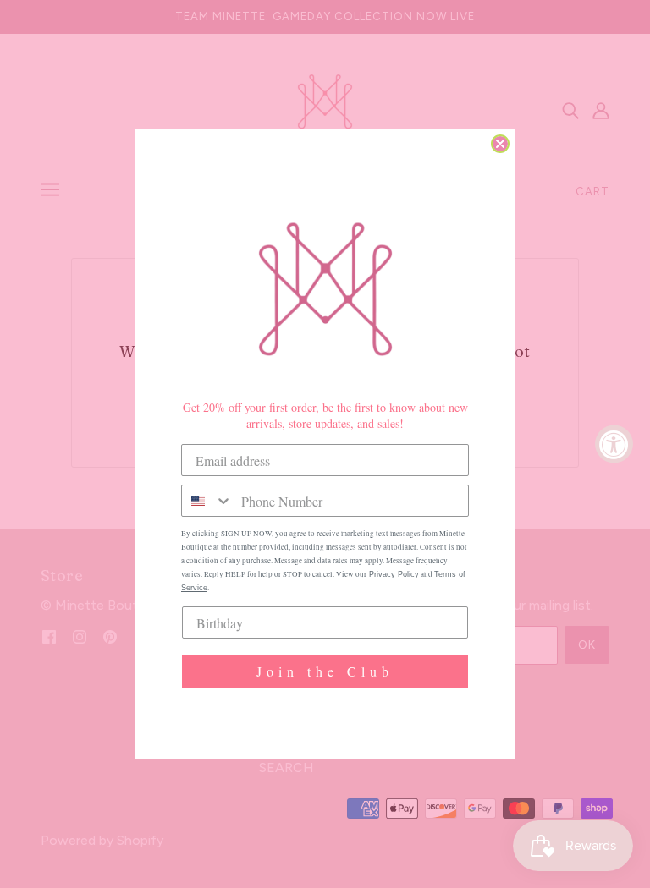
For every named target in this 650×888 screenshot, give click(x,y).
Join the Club (325, 671)
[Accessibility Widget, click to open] (614, 444)
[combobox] (207, 500)
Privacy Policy (392, 574)
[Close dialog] (500, 143)
